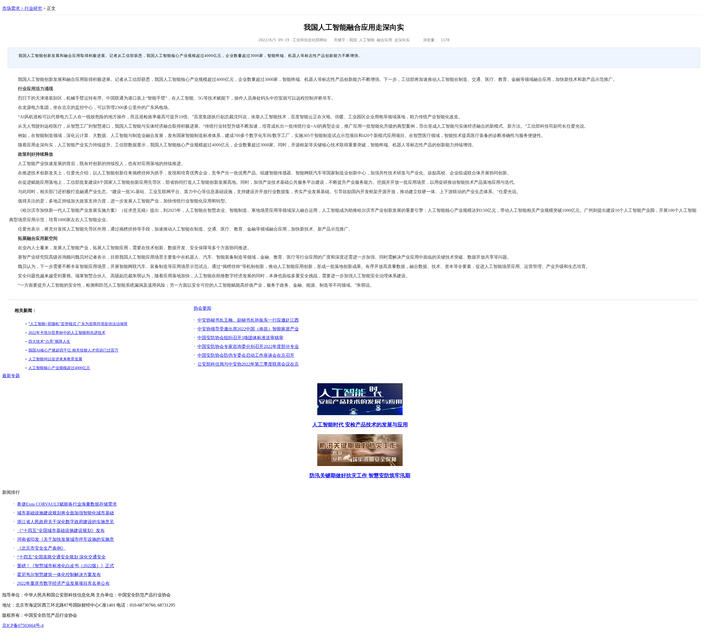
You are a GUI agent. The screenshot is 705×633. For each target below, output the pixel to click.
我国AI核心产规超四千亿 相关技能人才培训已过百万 (73, 350)
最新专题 (11, 375)
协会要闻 (202, 308)
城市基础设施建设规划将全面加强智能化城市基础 (65, 513)
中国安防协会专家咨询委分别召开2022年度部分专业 (248, 346)
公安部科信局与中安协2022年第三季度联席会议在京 (248, 364)
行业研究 (33, 8)
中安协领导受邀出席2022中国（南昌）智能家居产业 (248, 329)
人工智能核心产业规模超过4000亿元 (59, 368)
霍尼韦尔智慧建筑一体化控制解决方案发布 (59, 574)
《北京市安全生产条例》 (41, 548)
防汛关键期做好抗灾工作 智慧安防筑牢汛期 (360, 475)
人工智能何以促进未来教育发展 (55, 359)
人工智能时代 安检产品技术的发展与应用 (360, 425)
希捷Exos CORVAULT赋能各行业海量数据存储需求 (67, 504)
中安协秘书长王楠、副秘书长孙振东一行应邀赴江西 (248, 320)
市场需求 (11, 8)
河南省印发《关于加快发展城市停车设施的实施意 (65, 539)
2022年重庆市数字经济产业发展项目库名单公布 (63, 583)
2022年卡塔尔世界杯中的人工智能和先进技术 (66, 333)
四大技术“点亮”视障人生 (49, 341)
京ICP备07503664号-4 (23, 625)
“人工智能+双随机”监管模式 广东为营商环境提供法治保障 (78, 324)
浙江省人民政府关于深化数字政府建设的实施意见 (65, 521)
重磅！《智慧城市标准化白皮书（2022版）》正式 (65, 565)
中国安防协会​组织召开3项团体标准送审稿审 (240, 337)
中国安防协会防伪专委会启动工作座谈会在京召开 (245, 355)
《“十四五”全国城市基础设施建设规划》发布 (61, 530)
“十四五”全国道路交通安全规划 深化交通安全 (61, 557)
